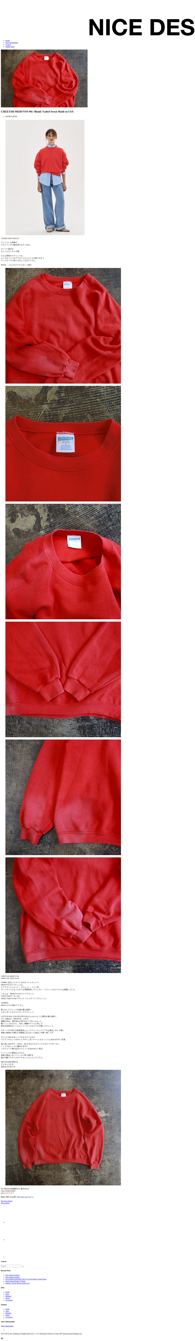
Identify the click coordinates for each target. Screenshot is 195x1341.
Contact (8, 45)
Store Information (11, 43)
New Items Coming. (12, 1277)
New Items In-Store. (12, 1275)
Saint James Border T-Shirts (15, 1281)
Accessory (9, 1300)
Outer (7, 1292)
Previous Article (6, 1201)
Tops (7, 1294)
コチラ (27, 1197)
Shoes (7, 1298)
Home (7, 41)
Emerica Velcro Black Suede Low (17, 1283)
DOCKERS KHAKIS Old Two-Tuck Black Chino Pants (25, 1279)
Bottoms (8, 1296)
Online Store (9, 47)
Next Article (5, 1203)
